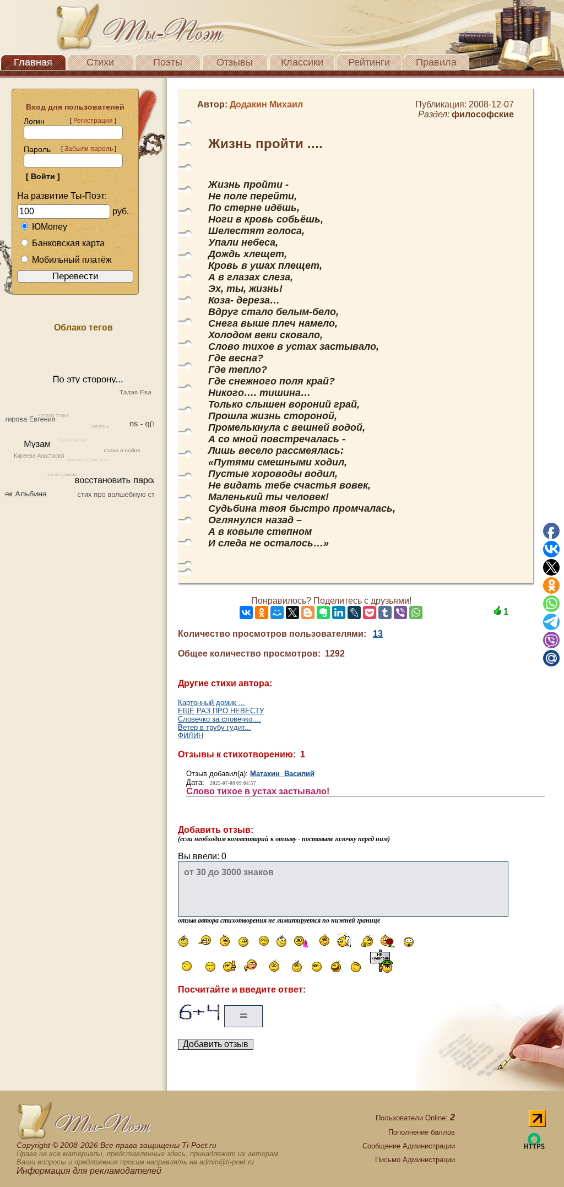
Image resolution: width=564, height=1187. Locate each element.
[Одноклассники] (261, 612)
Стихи (100, 62)
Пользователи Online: (415, 1118)
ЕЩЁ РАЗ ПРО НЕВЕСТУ (221, 711)
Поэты (167, 62)
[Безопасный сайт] (534, 1147)
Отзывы (234, 62)
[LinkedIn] (338, 612)
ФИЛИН (190, 735)
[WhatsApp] (415, 612)
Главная (33, 62)
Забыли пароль (88, 149)
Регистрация (93, 120)
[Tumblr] (385, 612)
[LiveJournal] (354, 612)
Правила (436, 62)
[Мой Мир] (277, 612)
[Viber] (400, 612)
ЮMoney (49, 226)
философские (483, 114)
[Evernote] (323, 612)
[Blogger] (307, 612)
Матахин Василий (282, 773)
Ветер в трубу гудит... (214, 727)
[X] (292, 612)
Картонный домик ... (211, 702)
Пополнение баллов (421, 1132)
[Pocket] (369, 612)
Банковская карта (68, 243)
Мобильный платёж (72, 259)
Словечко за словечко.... (219, 719)
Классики (302, 62)
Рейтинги (369, 62)
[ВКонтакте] (246, 612)
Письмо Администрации (415, 1160)
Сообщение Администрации (408, 1146)
